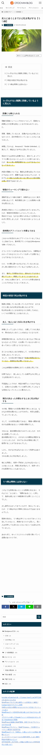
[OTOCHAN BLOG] (21, 3)
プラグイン (10, 648)
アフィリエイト (11, 662)
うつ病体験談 (8, 25)
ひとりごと (10, 657)
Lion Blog (10, 640)
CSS (8, 635)
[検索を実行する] (39, 617)
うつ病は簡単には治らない (17, 84)
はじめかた (10, 666)
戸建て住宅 (9, 679)
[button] (5, 607)
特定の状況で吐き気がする (17, 80)
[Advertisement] (21, 567)
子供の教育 (10, 674)
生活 (7, 684)
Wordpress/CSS (11, 631)
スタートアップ (12, 644)
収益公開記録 (10, 670)
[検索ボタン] (3, 3)
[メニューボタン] (40, 3)
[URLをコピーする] (37, 607)
